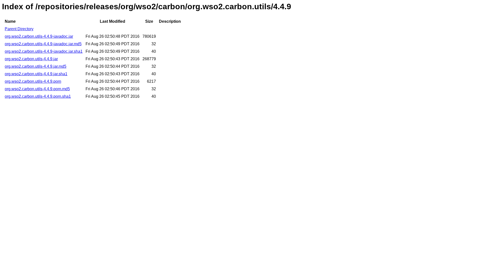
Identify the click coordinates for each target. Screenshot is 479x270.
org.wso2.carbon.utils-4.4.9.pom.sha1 (38, 96)
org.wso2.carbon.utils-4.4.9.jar (31, 59)
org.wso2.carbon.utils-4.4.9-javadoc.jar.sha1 (44, 51)
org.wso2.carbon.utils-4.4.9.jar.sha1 (36, 74)
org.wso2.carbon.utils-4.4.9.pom (33, 81)
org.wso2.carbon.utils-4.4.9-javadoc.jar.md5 (43, 44)
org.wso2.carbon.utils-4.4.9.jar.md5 (35, 66)
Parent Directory (19, 29)
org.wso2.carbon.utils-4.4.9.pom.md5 (37, 89)
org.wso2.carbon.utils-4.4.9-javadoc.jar (39, 36)
